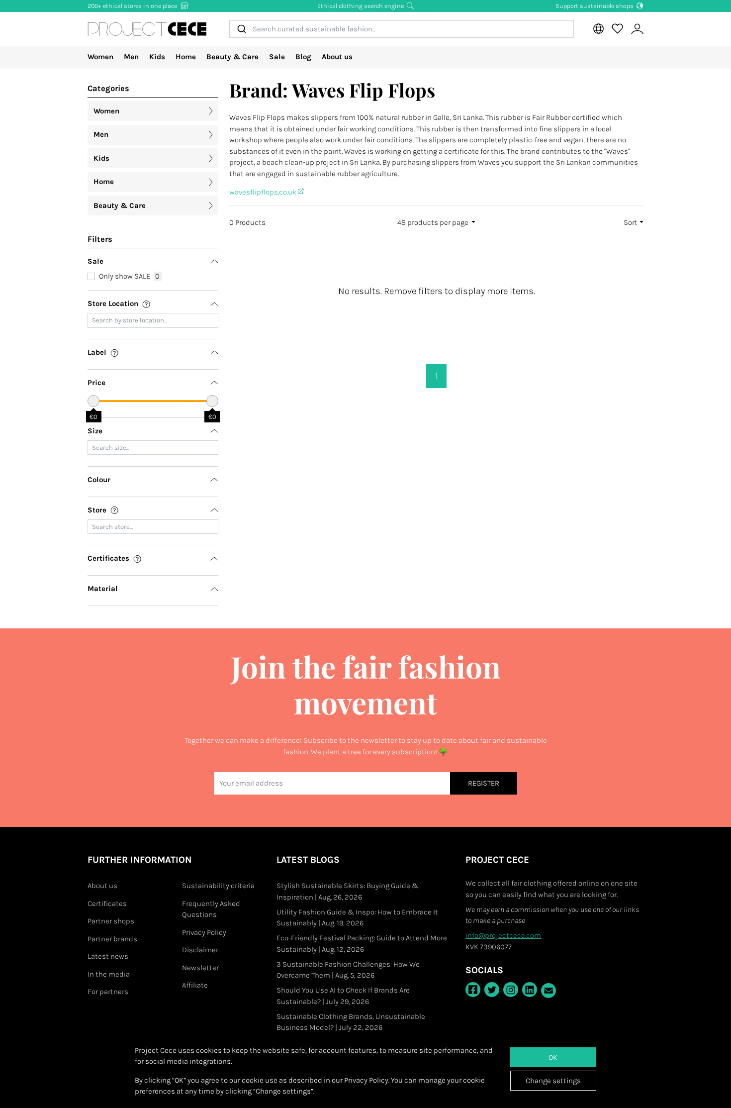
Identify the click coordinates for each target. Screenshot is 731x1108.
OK (552, 1057)
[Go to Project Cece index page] (147, 28)
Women (100, 56)
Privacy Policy (204, 932)
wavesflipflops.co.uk (263, 192)
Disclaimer (200, 949)
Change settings (553, 1080)
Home (186, 56)
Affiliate (195, 985)
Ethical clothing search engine (361, 5)
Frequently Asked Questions (211, 909)
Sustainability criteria (218, 885)
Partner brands (112, 938)
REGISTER (483, 783)
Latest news (108, 956)
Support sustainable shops (595, 5)
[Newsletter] (548, 990)
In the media (109, 974)
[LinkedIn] (529, 989)
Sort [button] (631, 222)
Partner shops (111, 920)
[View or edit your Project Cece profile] (637, 29)
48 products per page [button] (433, 222)
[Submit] (241, 29)
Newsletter (200, 967)
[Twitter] (491, 989)
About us (337, 56)
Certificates (107, 903)
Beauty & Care (232, 56)
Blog (303, 56)
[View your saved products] (617, 28)
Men (131, 56)
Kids (157, 56)
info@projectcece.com (503, 935)
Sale (277, 56)
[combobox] (401, 29)
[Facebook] (472, 989)
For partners (108, 991)
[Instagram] (510, 989)
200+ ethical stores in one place (133, 5)
